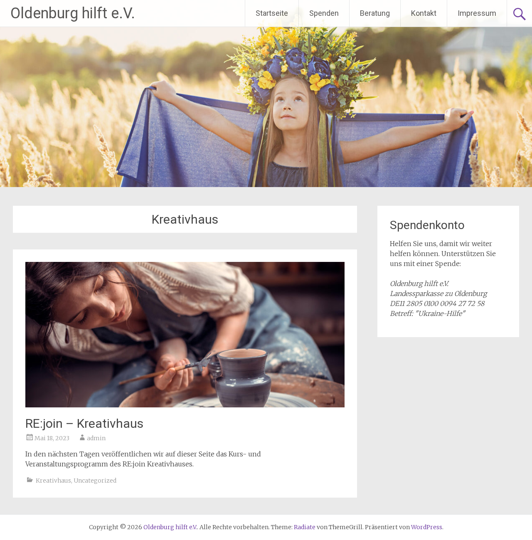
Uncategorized (95, 480)
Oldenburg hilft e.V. (72, 13)
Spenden (324, 13)
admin (96, 438)
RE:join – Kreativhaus (84, 423)
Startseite (272, 13)
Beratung (375, 13)
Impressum (477, 13)
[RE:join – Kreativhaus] (185, 405)
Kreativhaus (53, 480)
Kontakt (423, 13)
